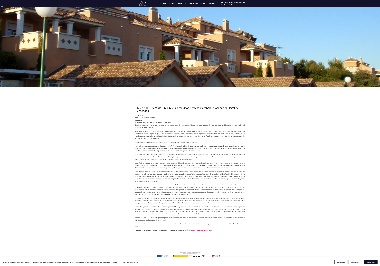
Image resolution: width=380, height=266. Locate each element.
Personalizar (341, 262)
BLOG (203, 3)
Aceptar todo (371, 262)
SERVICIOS (181, 3)
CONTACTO (211, 3)
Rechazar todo (355, 262)
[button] (2, 7)
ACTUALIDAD (194, 3)
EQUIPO (171, 3)
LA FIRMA (163, 3)
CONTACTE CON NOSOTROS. (202, 230)
